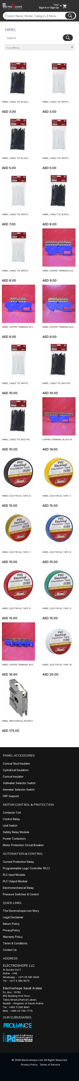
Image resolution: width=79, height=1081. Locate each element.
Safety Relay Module (16, 832)
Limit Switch (10, 825)
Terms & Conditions (15, 943)
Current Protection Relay (18, 861)
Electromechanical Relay (18, 887)
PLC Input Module (14, 874)
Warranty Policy (13, 936)
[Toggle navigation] (4, 5)
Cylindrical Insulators (16, 770)
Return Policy (11, 923)
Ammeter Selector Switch (19, 789)
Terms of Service (50, 1064)
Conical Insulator (13, 776)
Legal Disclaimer (13, 917)
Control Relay (11, 819)
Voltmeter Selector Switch (19, 783)
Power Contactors (14, 838)
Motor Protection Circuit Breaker (23, 845)
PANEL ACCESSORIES (19, 755)
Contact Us (10, 949)
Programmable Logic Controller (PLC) (26, 868)
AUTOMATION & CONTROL (23, 854)
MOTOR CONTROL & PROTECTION (28, 805)
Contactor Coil (12, 812)
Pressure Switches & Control (21, 894)
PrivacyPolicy (11, 930)
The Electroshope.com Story (21, 910)
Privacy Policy (29, 1064)
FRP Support (11, 796)
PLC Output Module (15, 881)
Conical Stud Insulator (16, 763)
